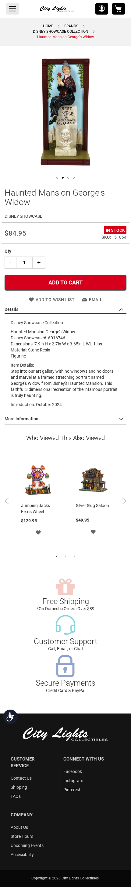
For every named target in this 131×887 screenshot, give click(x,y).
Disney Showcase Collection (60, 31)
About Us (19, 827)
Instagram (73, 780)
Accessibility (22, 854)
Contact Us (21, 778)
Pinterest (71, 789)
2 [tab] (65, 557)
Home (48, 26)
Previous (7, 501)
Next (124, 501)
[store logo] (57, 8)
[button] (101, 9)
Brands (71, 26)
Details (11, 309)
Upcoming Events (27, 845)
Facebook (72, 771)
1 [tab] (56, 557)
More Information (21, 418)
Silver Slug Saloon (92, 505)
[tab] (65, 310)
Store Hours (22, 836)
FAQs (16, 796)
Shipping (19, 787)
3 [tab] (75, 557)
